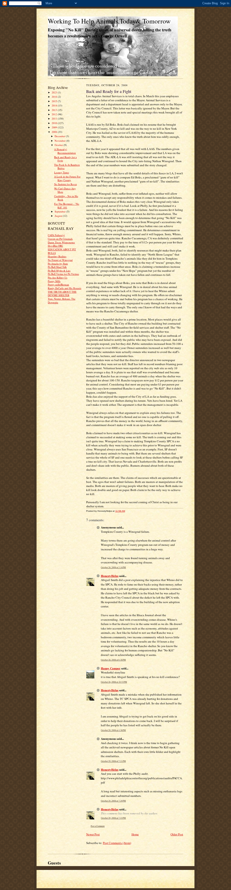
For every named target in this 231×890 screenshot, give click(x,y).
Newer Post (93, 834)
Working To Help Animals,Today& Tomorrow (109, 20)
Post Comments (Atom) (117, 843)
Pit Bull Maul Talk (57, 267)
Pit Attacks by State (58, 263)
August (59, 215)
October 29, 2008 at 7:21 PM (113, 761)
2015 (55, 101)
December (60, 136)
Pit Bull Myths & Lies (59, 270)
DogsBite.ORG (55, 245)
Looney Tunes (61, 172)
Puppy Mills (54, 281)
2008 (55, 132)
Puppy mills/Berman (58, 284)
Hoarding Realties (57, 256)
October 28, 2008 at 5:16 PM (113, 567)
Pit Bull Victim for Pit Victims (63, 274)
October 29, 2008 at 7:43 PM (113, 817)
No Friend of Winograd (60, 260)
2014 (55, 105)
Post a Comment (98, 826)
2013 (55, 110)
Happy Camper (110, 668)
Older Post (177, 834)
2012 (55, 114)
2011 (55, 118)
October (59, 145)
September (60, 211)
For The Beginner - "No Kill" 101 (66, 205)
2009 (55, 127)
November (60, 140)
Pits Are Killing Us (57, 277)
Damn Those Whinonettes (61, 242)
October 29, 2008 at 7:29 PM (113, 800)
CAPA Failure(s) (56, 235)
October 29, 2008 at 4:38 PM (113, 730)
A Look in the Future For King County (67, 178)
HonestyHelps (109, 576)
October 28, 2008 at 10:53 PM (114, 681)
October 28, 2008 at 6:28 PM (113, 659)
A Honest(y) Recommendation (65, 151)
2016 (55, 96)
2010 (55, 123)
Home (135, 834)
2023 (55, 92)
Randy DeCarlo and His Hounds (64, 288)
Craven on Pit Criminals (60, 238)
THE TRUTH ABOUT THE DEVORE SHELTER (62, 293)
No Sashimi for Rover (65, 184)
